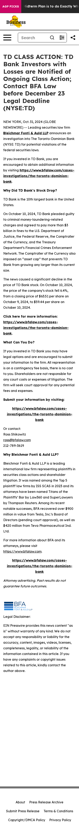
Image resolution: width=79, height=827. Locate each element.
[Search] (52, 37)
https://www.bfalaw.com (22, 551)
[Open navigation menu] (7, 38)
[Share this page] (73, 38)
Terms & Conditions (58, 811)
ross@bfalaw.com (17, 440)
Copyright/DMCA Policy (26, 820)
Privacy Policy (60, 820)
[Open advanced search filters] (62, 37)
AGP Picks (10, 6)
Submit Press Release (23, 811)
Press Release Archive (46, 802)
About (20, 802)
